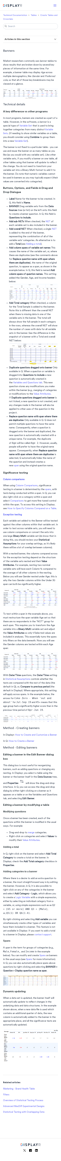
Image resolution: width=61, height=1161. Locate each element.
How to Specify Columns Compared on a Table (31, 508)
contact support (42, 935)
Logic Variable (22, 897)
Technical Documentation (15, 15)
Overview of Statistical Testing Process (23, 1100)
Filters (6, 1095)
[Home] (12, 6)
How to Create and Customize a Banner (36, 735)
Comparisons (17, 501)
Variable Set (25, 126)
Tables (34, 15)
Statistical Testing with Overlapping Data (23, 1112)
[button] (54, 5)
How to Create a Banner (21, 741)
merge (31, 832)
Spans (43, 955)
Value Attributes (31, 840)
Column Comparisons (27, 485)
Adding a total (33, 244)
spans (48, 489)
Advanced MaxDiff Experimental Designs (23, 1106)
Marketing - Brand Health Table (19, 1089)
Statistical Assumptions (17, 679)
